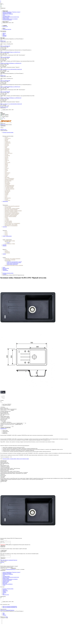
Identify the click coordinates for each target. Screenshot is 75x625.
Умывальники (5, 590)
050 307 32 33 (5, 26)
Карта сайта (5, 583)
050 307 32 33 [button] (2, 610)
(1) (0, 401)
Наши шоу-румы (6, 268)
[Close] (0, 9)
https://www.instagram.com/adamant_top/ (10, 607)
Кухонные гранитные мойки (8, 273)
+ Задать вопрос (3, 550)
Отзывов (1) (5, 432)
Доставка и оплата (6, 15)
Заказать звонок (9, 124)
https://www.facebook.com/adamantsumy (10, 606)
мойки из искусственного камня (23, 458)
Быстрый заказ (7, 427)
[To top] (0, 559)
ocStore (6, 616)
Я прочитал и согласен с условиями (13, 569)
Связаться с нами (6, 581)
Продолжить (3, 545)
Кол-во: (1, 425)
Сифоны (4, 591)
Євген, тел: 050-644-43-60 (5, 46)
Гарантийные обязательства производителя (11, 16)
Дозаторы (4, 592)
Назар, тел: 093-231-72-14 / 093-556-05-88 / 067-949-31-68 (11, 69)
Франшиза (5, 269)
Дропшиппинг (5, 270)
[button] (37, 2)
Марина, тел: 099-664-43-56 (16, 63)
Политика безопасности (7, 19)
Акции (4, 267)
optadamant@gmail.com (7, 29)
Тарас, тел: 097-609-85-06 (5, 57)
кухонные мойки (13, 458)
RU (7, 114)
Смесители (5, 589)
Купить (12, 410)
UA (3, 114)
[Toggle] (1, 40)
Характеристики (6, 431)
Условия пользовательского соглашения (10, 18)
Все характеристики (4, 412)
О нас (4, 14)
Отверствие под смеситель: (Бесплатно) (7, 423)
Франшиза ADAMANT (7, 12)
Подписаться (13, 568)
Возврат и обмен (6, 17)
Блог (3, 593)
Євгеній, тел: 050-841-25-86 (5, 63)
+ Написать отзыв (4, 480)
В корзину (2, 427)
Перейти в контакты (4, 106)
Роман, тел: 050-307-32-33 (15, 52)
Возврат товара (5, 582)
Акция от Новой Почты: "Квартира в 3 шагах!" (11, 11)
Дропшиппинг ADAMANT (8, 13)
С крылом (4, 274)
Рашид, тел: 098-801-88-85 (5, 52)
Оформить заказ (3, 129)
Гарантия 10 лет (3, 428)
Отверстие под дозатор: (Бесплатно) (7, 424)
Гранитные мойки (6, 458)
